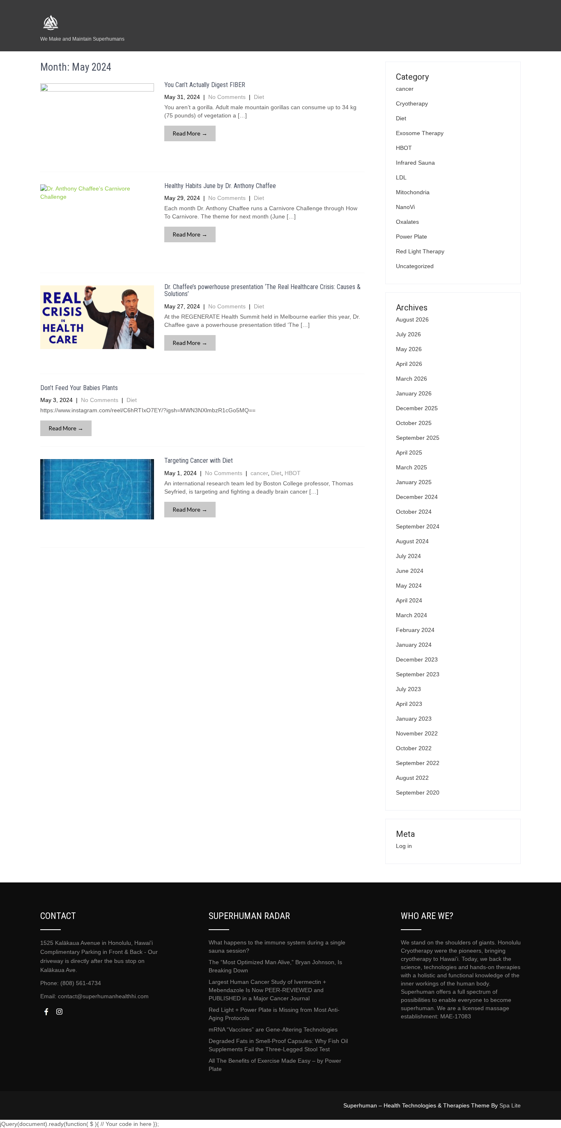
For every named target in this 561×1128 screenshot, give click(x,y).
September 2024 (417, 526)
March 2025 (411, 467)
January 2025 (414, 482)
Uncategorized (415, 266)
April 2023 (409, 704)
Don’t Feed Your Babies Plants (79, 388)
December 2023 (417, 659)
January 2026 (414, 393)
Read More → (189, 133)
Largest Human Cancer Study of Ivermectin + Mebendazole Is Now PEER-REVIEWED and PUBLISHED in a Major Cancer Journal (267, 990)
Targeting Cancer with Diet (198, 460)
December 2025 (417, 408)
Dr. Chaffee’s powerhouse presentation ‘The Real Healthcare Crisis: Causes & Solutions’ (262, 290)
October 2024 (414, 511)
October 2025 (414, 423)
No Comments (227, 97)
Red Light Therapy (420, 251)
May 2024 (409, 585)
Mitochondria (413, 192)
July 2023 (408, 689)
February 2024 (415, 630)
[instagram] (59, 1011)
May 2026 (409, 349)
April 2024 (409, 600)
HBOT (293, 473)
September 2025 (417, 437)
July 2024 (408, 556)
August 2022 (412, 777)
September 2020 (417, 792)
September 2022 (417, 763)
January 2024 (414, 644)
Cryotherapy (412, 103)
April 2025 (409, 452)
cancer (259, 473)
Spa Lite (510, 1105)
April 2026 (409, 364)
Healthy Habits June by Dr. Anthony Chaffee (220, 186)
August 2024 (412, 541)
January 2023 (414, 718)
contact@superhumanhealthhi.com (103, 996)
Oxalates (407, 221)
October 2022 (414, 748)
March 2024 (411, 615)
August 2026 (412, 319)
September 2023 (417, 674)
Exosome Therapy (420, 133)
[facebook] (46, 1011)
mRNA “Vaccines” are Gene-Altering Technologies (273, 1029)
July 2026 (408, 334)
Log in (404, 846)
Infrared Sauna (415, 162)
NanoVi (405, 207)
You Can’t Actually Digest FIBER (204, 85)
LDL (401, 177)
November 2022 (417, 733)
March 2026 (411, 378)
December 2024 (417, 497)
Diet (259, 97)
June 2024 (409, 570)
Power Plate (411, 236)
